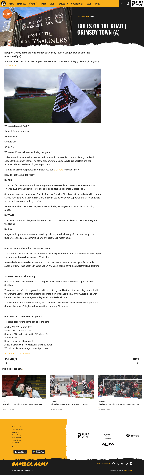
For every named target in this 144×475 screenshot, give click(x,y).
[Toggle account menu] (128, 3)
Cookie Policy (16, 435)
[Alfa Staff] (107, 444)
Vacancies (15, 443)
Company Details (17, 429)
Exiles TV (63, 3)
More (97, 3)
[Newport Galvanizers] (107, 435)
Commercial (77, 3)
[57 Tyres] (132, 435)
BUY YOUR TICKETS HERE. (17, 353)
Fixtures (21, 3)
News (11, 3)
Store (53, 3)
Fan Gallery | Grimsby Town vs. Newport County (23, 404)
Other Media (127, 470)
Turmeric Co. (10, 65)
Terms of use (16, 440)
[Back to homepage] (3, 3)
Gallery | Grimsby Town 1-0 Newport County (69, 404)
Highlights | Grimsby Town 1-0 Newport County (118, 404)
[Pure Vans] (137, 3)
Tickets (42, 3)
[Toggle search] (122, 3)
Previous (10, 359)
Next (136, 359)
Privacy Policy (16, 437)
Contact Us (15, 432)
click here (58, 169)
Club (89, 3)
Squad (32, 3)
